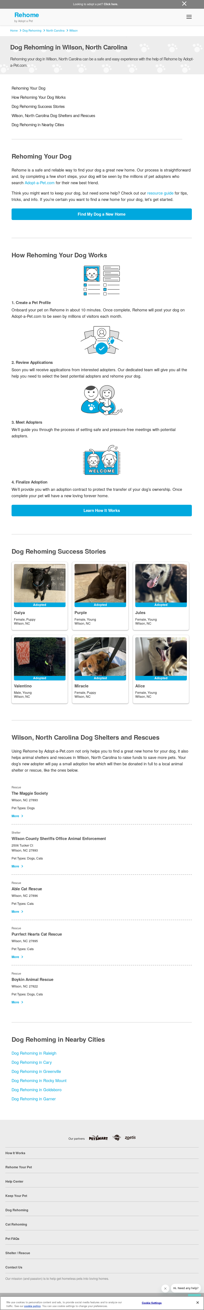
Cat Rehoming (16, 1224)
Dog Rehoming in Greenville (36, 1071)
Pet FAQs (12, 1238)
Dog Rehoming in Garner (34, 1099)
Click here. (111, 4)
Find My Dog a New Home (102, 214)
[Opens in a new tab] (100, 1137)
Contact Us (13, 1267)
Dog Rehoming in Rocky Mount (39, 1080)
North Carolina (55, 30)
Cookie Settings (152, 1303)
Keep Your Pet (16, 1195)
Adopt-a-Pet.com (40, 182)
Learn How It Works (101, 510)
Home (14, 30)
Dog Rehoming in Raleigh (34, 1053)
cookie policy (32, 1306)
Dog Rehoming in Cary (32, 1062)
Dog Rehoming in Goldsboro (37, 1089)
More (15, 816)
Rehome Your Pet (18, 1167)
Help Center (14, 1181)
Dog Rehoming (32, 30)
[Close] (197, 1302)
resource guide (160, 193)
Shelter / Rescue (17, 1253)
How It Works (15, 1153)
